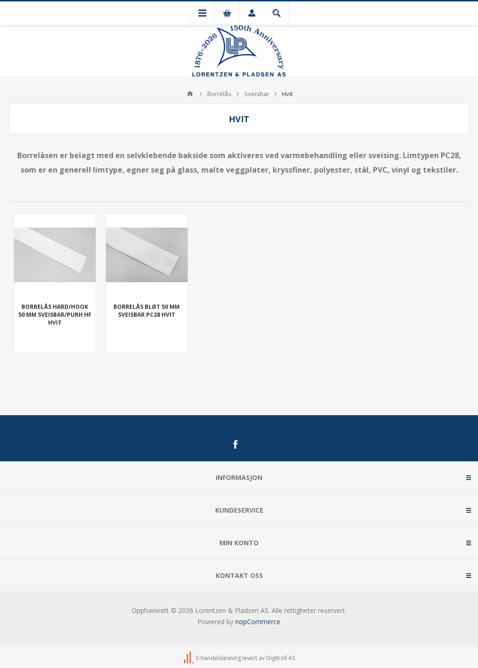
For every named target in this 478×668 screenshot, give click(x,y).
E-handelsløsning (218, 658)
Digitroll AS (280, 658)
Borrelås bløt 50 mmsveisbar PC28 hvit (146, 311)
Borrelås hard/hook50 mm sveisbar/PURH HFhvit (54, 315)
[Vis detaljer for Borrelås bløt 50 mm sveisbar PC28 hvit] (147, 255)
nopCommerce (258, 621)
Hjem (190, 93)
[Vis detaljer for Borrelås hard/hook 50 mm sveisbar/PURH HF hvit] (55, 255)
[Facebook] (235, 444)
